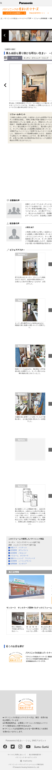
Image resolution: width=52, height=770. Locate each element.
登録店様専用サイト (37, 13)
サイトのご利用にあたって (17, 754)
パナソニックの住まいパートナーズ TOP (17, 18)
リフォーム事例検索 (40, 18)
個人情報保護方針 (35, 754)
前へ (5, 35)
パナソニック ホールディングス (26, 757)
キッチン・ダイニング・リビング (36, 58)
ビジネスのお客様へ (14, 13)
